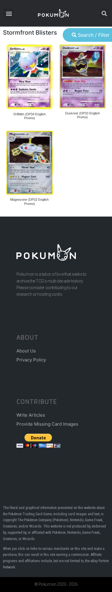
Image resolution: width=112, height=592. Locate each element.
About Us (26, 351)
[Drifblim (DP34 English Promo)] (29, 77)
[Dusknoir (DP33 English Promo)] (82, 76)
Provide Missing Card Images (47, 424)
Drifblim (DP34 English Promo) (29, 116)
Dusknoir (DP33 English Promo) (82, 115)
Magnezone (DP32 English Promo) (29, 201)
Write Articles (30, 415)
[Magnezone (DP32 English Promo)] (29, 163)
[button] (9, 13)
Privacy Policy (31, 360)
